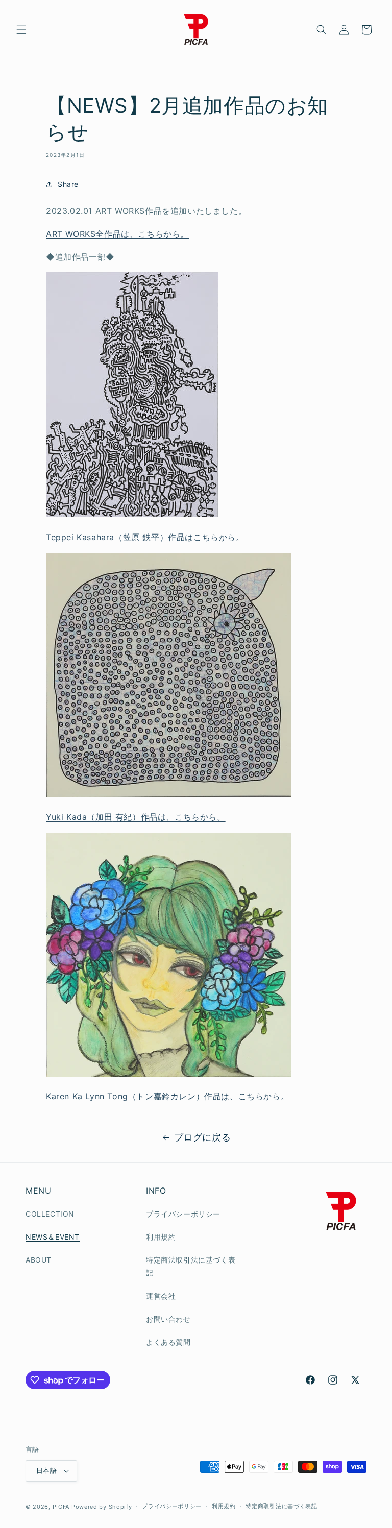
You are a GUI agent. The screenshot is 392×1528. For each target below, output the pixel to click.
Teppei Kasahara (145, 537)
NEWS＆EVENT (53, 1236)
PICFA (61, 1506)
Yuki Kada (136, 817)
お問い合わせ (168, 1319)
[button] (21, 29)
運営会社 (161, 1296)
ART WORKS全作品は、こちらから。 (117, 234)
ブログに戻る (202, 1137)
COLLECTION (50, 1213)
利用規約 (161, 1236)
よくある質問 (168, 1342)
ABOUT (39, 1259)
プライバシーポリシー (183, 1213)
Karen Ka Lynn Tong (167, 1096)
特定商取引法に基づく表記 (281, 1506)
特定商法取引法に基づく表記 (190, 1266)
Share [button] (68, 184)
